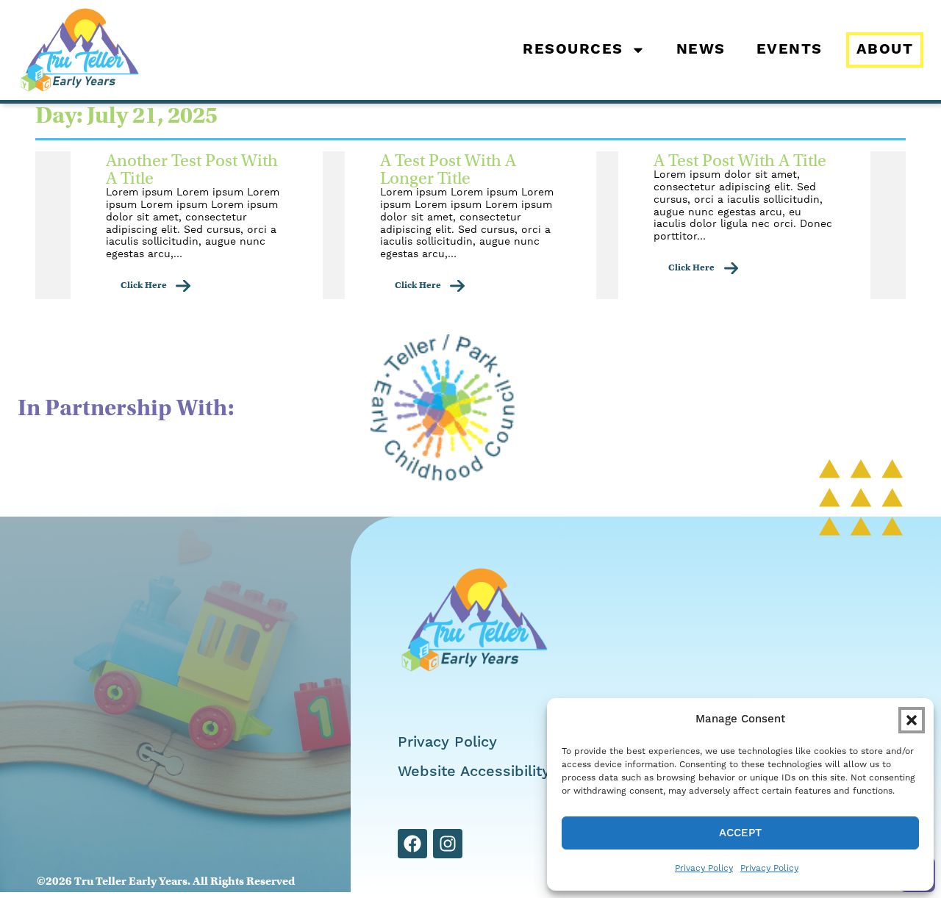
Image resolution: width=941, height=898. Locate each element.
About (885, 49)
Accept (740, 833)
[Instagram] (447, 843)
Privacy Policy (704, 868)
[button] (911, 720)
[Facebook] (412, 843)
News (701, 49)
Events (789, 49)
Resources (573, 49)
